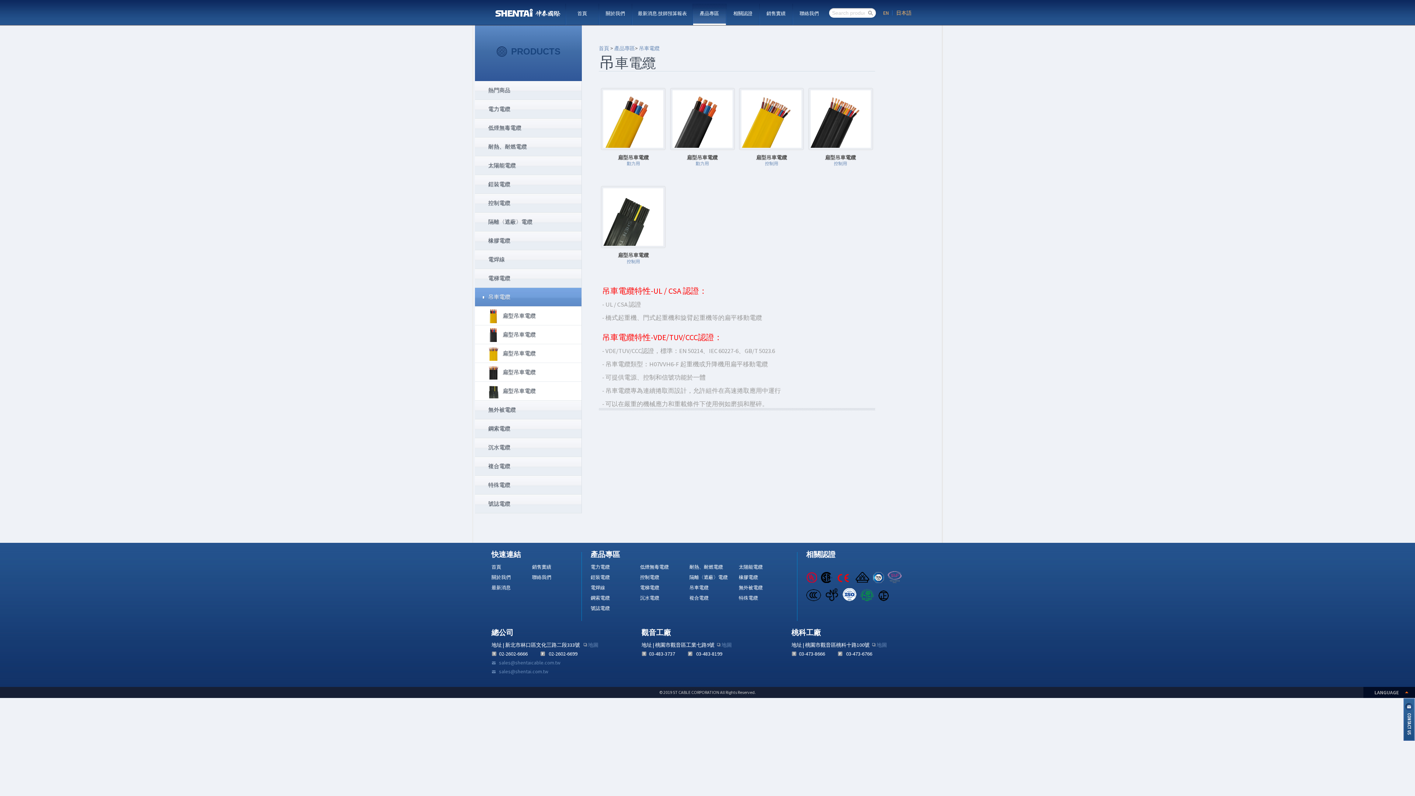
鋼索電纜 (600, 598)
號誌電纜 (600, 608)
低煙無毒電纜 (654, 567)
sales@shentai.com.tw (523, 671)
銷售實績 (776, 13)
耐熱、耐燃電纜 (706, 567)
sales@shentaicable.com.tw (529, 662)
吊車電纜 (649, 48)
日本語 (904, 12)
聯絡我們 (809, 13)
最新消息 (501, 587)
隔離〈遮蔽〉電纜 (708, 577)
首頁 (582, 13)
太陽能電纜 (751, 567)
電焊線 (598, 587)
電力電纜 (600, 567)
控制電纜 (649, 577)
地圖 (593, 645)
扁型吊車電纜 (519, 315)
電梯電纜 (649, 587)
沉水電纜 (649, 598)
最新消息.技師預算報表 (662, 13)
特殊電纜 (748, 598)
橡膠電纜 (748, 577)
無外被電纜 (751, 587)
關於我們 (615, 13)
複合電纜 (699, 598)
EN (886, 12)
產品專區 (709, 13)
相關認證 (742, 13)
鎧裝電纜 (600, 577)
